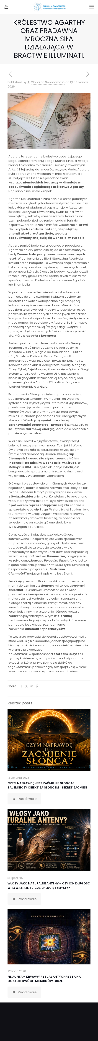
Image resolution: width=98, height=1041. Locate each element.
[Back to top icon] (88, 1031)
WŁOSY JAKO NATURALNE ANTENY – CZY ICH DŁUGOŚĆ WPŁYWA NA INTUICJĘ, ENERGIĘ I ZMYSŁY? (49, 885)
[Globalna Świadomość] (49, 7)
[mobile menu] (92, 7)
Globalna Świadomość (48, 82)
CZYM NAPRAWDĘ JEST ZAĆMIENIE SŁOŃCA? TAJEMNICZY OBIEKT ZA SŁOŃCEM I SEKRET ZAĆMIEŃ (47, 785)
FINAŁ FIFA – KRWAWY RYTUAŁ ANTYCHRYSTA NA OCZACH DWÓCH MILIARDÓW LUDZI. (44, 978)
